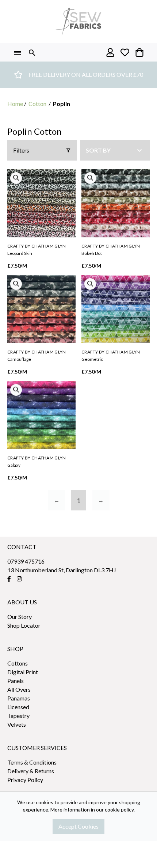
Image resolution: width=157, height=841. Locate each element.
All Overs (19, 689)
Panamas (18, 698)
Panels (15, 680)
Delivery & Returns (30, 770)
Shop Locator (24, 625)
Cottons (17, 663)
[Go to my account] (110, 52)
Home (15, 103)
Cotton (37, 103)
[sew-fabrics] (78, 21)
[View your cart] (139, 52)
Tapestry (18, 715)
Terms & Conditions (32, 762)
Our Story (19, 616)
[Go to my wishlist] (124, 52)
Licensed (18, 706)
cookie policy (119, 809)
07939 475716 (26, 561)
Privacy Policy (25, 779)
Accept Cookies (78, 826)
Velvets (16, 724)
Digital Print (22, 671)
